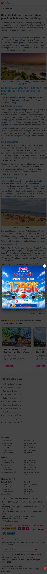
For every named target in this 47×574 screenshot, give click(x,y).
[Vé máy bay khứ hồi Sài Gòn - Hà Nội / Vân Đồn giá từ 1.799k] (23, 287)
